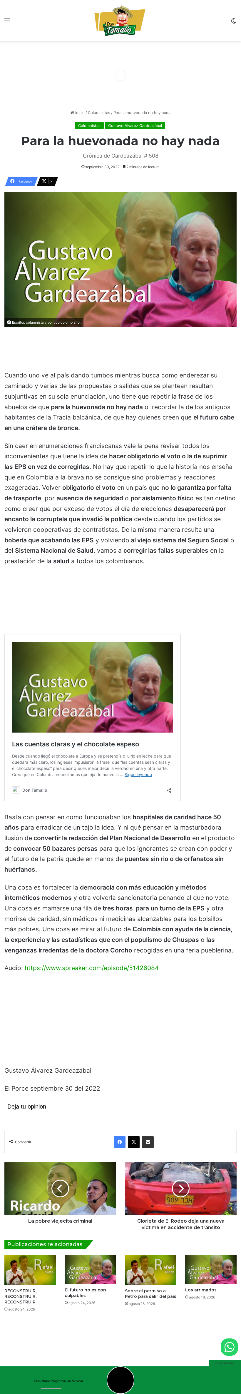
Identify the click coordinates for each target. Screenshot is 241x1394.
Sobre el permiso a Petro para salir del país (150, 1293)
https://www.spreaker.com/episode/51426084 (92, 968)
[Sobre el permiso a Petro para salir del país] (150, 1270)
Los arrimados (201, 1290)
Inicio (79, 112)
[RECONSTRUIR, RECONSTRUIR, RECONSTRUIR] (30, 1270)
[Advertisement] (120, 351)
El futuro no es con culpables (85, 1292)
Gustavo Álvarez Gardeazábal (135, 125)
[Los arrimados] (211, 1269)
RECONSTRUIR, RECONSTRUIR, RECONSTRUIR (20, 1296)
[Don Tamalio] (120, 20)
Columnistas (99, 112)
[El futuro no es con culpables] (90, 1269)
